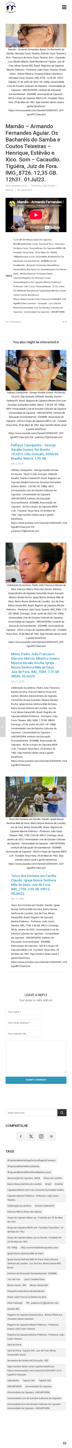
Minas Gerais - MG (16, 1285)
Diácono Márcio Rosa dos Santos (24, 1212)
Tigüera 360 (29, 1380)
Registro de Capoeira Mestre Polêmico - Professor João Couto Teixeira (35, 1337)
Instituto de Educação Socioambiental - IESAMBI (32, 1273)
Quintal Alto (13, 1309)
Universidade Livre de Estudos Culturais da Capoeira (34, 1398)
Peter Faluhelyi (15, 1303)
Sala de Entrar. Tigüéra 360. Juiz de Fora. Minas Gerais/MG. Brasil (31, 1352)
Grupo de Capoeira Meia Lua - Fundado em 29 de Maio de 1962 (35, 1219)
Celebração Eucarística (19, 1206)
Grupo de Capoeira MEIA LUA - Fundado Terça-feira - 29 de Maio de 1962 (35, 1229)
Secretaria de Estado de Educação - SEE (27, 1360)
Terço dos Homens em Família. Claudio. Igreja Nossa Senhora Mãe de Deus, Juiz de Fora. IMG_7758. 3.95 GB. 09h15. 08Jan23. (34, 884)
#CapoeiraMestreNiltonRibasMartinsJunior (29, 1172)
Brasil (48, 1184)
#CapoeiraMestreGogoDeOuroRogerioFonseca (31, 1160)
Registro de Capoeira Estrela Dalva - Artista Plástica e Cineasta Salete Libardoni (34, 1317)
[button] (61, 1112)
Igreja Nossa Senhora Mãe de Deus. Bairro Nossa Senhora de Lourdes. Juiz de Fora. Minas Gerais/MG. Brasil (34, 1263)
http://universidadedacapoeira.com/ (39, 1247)
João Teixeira (48, 185)
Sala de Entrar (14, 1344)
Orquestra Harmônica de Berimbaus (25, 1291)
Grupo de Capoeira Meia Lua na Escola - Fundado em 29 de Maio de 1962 (34, 1239)
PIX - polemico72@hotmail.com (42, 1303)
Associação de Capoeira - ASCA (23, 1178)
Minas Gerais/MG (39, 1285)
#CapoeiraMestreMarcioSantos (23, 1166)
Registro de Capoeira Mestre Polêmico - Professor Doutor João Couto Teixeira (33, 1327)
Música (9, 190)
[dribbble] (51, 1136)
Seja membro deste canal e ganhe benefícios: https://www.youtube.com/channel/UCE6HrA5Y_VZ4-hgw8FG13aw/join (34, 1370)
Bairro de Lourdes (53, 1178)
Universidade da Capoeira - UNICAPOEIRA (28, 1392)
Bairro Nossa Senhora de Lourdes (24, 1184)
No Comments (24, 190)
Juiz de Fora (13, 1279)
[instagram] (41, 1136)
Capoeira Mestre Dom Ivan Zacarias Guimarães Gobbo (35, 1190)
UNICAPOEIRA (14, 1386)
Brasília (59, 1184)
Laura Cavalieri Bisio (34, 1279)
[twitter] (31, 1136)
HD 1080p (12, 1247)
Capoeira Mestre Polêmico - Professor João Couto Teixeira (33, 1198)
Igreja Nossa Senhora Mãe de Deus (25, 1253)
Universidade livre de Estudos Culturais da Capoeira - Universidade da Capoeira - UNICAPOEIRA (34, 1406)
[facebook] (20, 1136)
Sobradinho (13, 1380)
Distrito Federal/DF (44, 1206)
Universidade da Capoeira (38, 1386)
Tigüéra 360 (45, 1380)
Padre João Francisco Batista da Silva (26, 1297)
